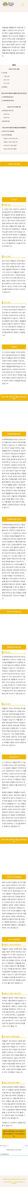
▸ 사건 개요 (4, 73)
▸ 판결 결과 (4, 87)
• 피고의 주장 (6, 83)
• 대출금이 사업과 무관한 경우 (10, 138)
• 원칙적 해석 (6, 114)
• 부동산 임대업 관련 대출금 (10, 149)
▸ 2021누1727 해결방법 (8, 131)
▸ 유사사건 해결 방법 (7, 135)
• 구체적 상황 (6, 76)
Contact (14, 1183)
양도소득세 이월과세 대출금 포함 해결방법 (14, 127)
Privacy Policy (8, 1182)
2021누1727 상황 (14, 69)
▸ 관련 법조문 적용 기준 (7, 110)
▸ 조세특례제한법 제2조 (7, 97)
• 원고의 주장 (6, 80)
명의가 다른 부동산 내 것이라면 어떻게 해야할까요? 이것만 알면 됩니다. (14, 1133)
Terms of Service (18, 1182)
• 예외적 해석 (6, 117)
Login (26, 1145)
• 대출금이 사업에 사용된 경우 (10, 142)
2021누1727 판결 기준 (14, 107)
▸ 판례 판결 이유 (6, 121)
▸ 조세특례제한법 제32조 (8, 100)
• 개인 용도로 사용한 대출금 (10, 145)
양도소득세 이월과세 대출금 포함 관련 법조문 (14, 93)
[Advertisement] (14, 178)
